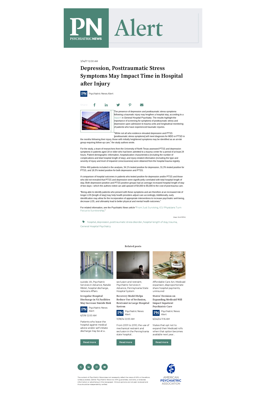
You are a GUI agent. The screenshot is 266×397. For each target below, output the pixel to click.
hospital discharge (98, 288)
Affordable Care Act (164, 282)
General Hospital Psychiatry (95, 226)
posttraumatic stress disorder (126, 222)
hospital (91, 222)
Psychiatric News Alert (101, 93)
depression (103, 222)
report (117, 117)
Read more (89, 342)
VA (90, 282)
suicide (84, 282)
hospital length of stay (155, 222)
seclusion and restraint (129, 282)
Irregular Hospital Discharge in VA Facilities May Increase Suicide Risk (95, 299)
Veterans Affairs (88, 291)
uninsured (158, 291)
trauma (173, 222)
